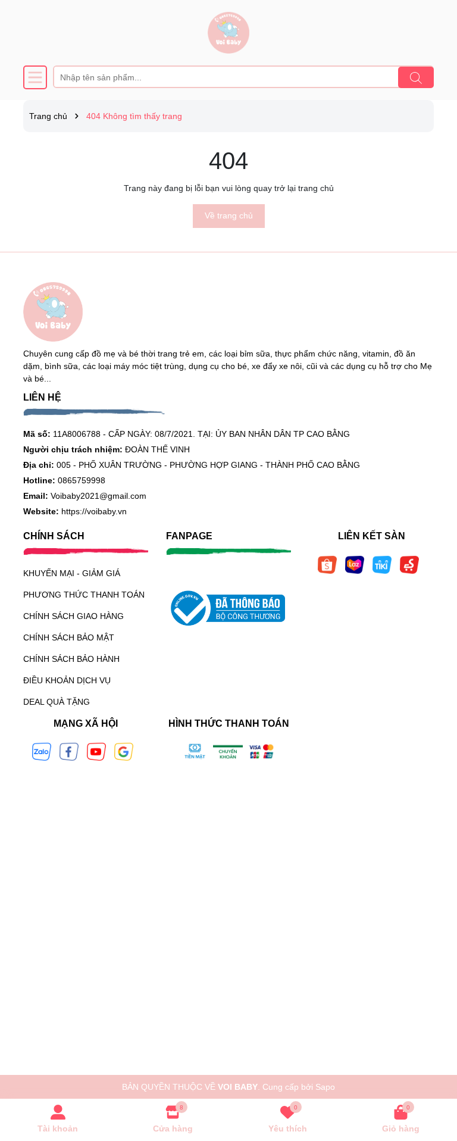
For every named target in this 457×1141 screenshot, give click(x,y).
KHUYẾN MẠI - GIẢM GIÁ (71, 573)
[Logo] (228, 33)
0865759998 (81, 480)
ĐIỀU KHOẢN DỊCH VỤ (67, 680)
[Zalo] (41, 751)
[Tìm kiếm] (416, 77)
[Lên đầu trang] (433, 1069)
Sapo (325, 1087)
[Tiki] (382, 563)
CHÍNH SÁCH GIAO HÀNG (73, 616)
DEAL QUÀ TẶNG (56, 702)
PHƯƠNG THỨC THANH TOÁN (84, 594)
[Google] (123, 751)
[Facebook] (69, 751)
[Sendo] (409, 563)
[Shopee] (327, 563)
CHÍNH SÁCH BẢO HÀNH (71, 659)
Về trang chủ (229, 215)
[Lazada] (354, 563)
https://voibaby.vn (94, 511)
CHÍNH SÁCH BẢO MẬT (68, 637)
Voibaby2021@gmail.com (98, 496)
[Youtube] (96, 751)
